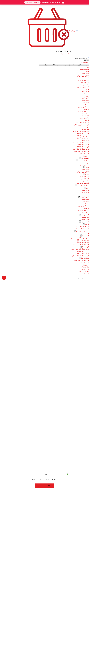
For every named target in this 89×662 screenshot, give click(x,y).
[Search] (4, 278)
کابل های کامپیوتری (83, 111)
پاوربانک (86, 120)
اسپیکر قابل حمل (84, 153)
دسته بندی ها (85, 158)
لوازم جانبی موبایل (83, 160)
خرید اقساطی (85, 269)
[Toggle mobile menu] (85, 31)
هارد (88, 127)
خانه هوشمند (85, 116)
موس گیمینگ (85, 96)
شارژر (87, 71)
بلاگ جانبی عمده (84, 271)
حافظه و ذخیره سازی (82, 231)
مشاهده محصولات (65, 54)
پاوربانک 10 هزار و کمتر (82, 122)
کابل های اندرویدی (83, 80)
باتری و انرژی (85, 222)
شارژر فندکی (85, 73)
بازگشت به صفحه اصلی (44, 486)
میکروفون (86, 156)
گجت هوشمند (85, 215)
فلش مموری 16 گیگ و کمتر (81, 138)
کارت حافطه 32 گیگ (83, 147)
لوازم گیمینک (85, 113)
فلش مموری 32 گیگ (83, 136)
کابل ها (87, 78)
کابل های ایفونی (84, 82)
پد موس (86, 109)
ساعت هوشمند (84, 84)
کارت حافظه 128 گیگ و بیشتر (80, 142)
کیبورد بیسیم (85, 102)
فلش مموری (85, 129)
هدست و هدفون (84, 69)
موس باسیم (85, 93)
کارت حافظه (85, 140)
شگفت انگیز (85, 274)
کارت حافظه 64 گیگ (83, 144)
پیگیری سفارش (84, 267)
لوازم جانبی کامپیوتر (83, 185)
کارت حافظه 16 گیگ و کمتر (81, 149)
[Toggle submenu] (80, 158)
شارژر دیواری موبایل (83, 76)
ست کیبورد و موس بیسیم (81, 104)
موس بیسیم (85, 91)
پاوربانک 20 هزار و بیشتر (82, 124)
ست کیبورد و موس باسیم (81, 107)
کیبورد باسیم (85, 100)
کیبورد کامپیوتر (84, 98)
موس (87, 89)
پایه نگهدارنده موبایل (83, 87)
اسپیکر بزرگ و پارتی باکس (81, 151)
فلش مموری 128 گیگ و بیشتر (80, 131)
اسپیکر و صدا (85, 258)
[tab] (84, 65)
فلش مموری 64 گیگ (83, 133)
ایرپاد (87, 67)
